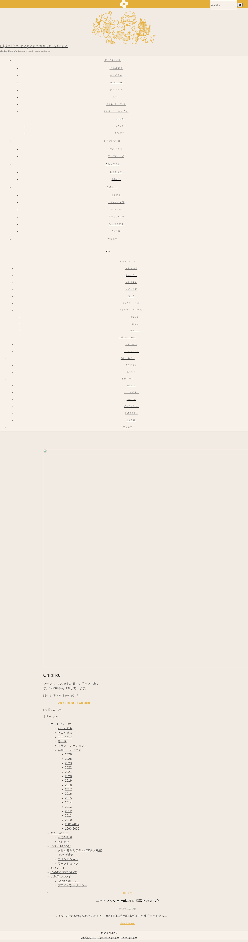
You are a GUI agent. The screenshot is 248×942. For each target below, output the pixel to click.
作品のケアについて (63, 872)
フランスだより (116, 202)
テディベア (116, 90)
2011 (68, 815)
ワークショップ (116, 156)
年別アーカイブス (69, 750)
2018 (68, 785)
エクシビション (68, 859)
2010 (68, 819)
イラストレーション (116, 104)
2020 (68, 776)
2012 (68, 811)
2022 (68, 767)
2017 (68, 789)
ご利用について (60, 876)
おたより (112, 239)
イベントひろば (112, 141)
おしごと (116, 195)
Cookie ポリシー (69, 881)
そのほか (120, 133)
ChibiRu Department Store (34, 46)
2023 (68, 763)
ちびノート (113, 187)
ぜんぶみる (116, 68)
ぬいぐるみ (116, 82)
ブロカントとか (116, 217)
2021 (68, 771)
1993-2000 (72, 828)
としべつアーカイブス (116, 111)
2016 (68, 793)
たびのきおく (116, 224)
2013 (68, 806)
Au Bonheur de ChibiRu (74, 702)
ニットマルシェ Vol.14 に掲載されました (128, 901)
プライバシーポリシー (72, 885)
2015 (68, 798)
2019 (68, 780)
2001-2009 (72, 824)
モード (116, 97)
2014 (68, 802)
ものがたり (116, 172)
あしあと (116, 179)
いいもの (116, 210)
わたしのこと (113, 164)
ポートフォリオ (112, 60)
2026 (120, 118)
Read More (127, 923)
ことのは (116, 231)
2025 (120, 126)
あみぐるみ (116, 75)
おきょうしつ (116, 149)
